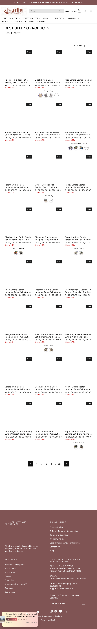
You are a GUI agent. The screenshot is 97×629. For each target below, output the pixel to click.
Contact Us (55, 547)
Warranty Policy (57, 539)
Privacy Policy (56, 527)
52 (59, 464)
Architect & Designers (14, 565)
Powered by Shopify (48, 620)
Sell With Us (10, 568)
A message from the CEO (16, 584)
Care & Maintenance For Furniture (65, 543)
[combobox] (46, 11)
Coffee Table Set (31, 18)
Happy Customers (37, 21)
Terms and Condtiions (59, 535)
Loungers (57, 18)
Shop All (6, 21)
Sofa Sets (14, 18)
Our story (9, 588)
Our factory (10, 592)
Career (8, 576)
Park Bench (72, 18)
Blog (52, 551)
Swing (46, 18)
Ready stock (20, 21)
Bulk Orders (10, 572)
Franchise (9, 580)
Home (4, 18)
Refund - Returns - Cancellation (64, 531)
